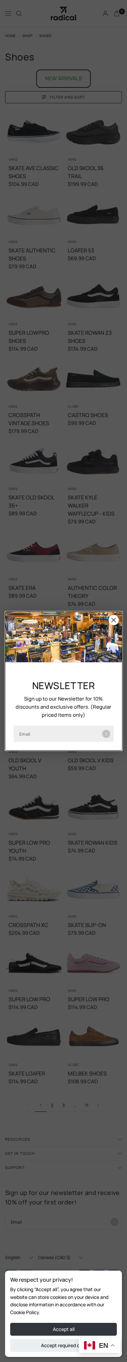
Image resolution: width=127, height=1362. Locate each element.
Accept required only (63, 1345)
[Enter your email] (106, 734)
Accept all (64, 1329)
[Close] (113, 620)
